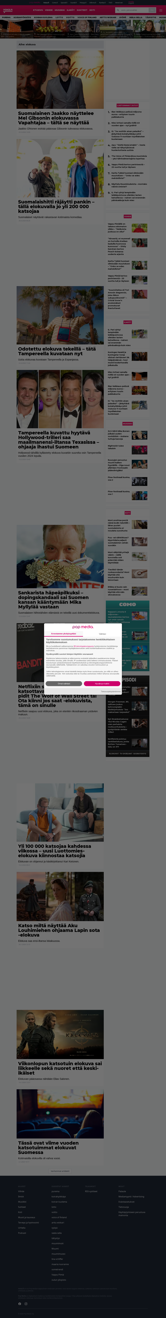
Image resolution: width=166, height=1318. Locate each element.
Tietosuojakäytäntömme (111, 691)
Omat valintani (64, 683)
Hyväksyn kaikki (102, 683)
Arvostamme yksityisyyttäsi (63, 633)
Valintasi (102, 634)
